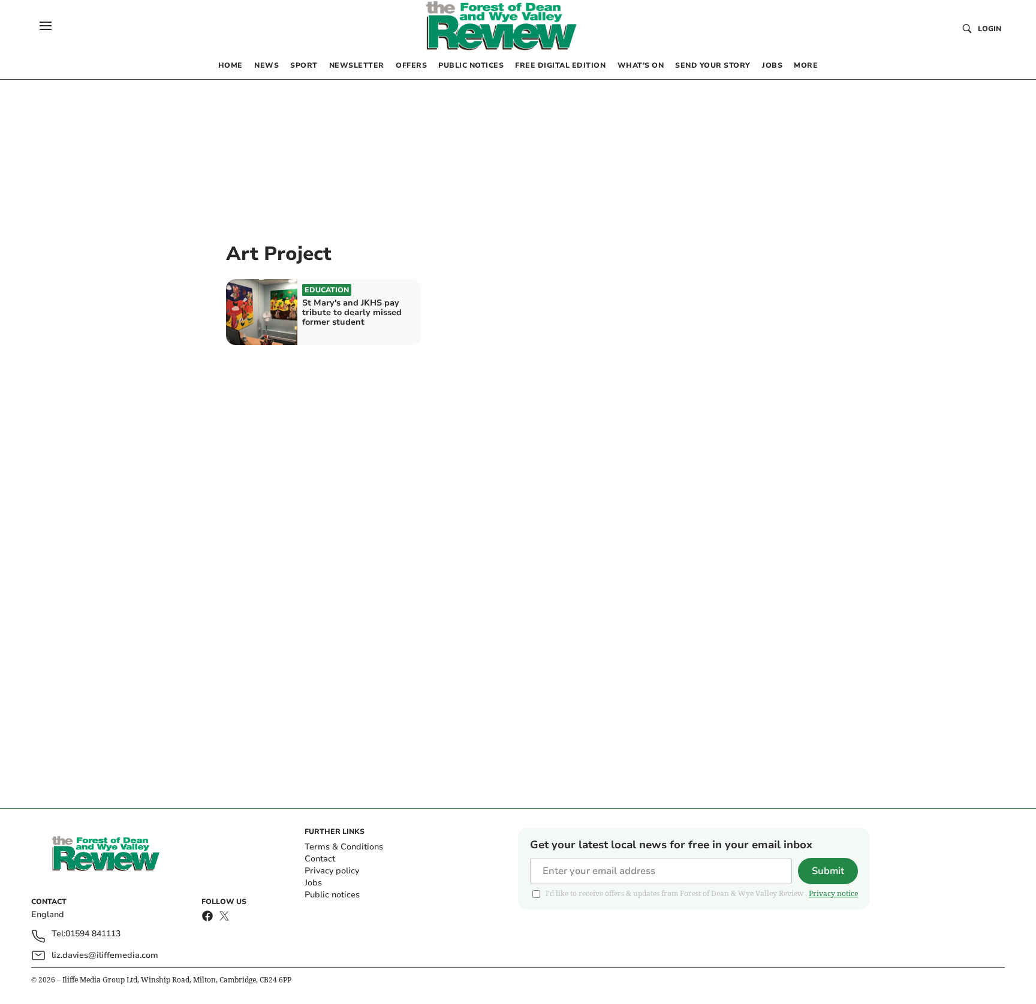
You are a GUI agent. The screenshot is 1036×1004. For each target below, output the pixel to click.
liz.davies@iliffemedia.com (105, 955)
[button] (45, 25)
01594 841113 (93, 934)
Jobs (313, 882)
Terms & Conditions (344, 846)
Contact (320, 858)
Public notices (332, 894)
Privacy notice (833, 893)
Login (989, 29)
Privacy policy (332, 870)
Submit (828, 871)
